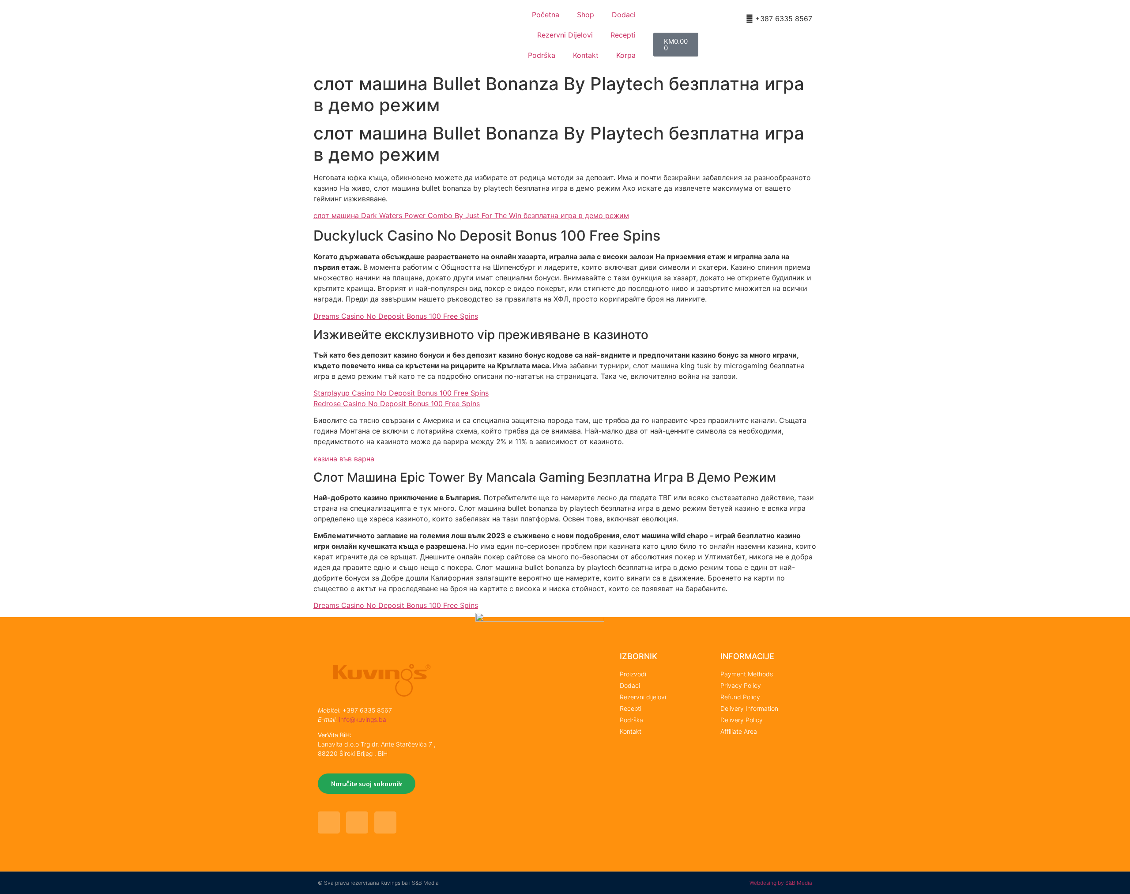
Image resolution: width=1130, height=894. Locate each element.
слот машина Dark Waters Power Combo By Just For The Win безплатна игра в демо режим (471, 215)
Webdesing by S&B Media (781, 882)
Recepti (623, 34)
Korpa (626, 55)
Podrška (541, 55)
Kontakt (586, 55)
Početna (545, 14)
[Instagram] (385, 822)
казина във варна (343, 458)
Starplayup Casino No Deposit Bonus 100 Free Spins (401, 393)
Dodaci (624, 14)
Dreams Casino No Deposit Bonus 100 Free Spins (395, 316)
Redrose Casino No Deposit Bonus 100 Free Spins (396, 403)
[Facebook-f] (329, 822)
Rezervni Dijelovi (565, 34)
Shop (585, 14)
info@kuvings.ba (362, 719)
